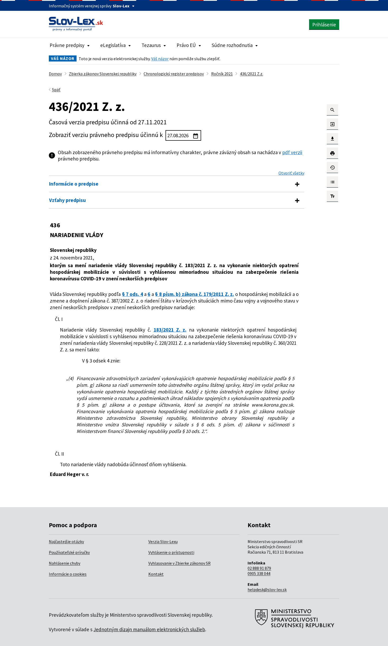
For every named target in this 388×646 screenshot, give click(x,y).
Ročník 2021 (222, 73)
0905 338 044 (259, 573)
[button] (332, 110)
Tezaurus (151, 45)
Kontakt (156, 574)
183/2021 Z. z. (170, 330)
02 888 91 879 (259, 568)
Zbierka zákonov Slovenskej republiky (102, 73)
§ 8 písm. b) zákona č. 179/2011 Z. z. (194, 294)
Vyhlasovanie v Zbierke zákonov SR (179, 563)
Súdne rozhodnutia (232, 45)
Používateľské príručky (69, 552)
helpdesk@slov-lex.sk (267, 589)
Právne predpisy (67, 45)
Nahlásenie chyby (64, 563)
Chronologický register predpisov (174, 73)
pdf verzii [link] (292, 152)
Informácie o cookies (68, 574)
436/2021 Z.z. (251, 73)
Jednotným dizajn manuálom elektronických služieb (149, 629)
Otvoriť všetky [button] (291, 173)
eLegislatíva (113, 45)
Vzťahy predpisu (67, 200)
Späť (56, 89)
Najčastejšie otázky (66, 541)
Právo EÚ (186, 45)
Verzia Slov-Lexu (163, 541)
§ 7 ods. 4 (132, 294)
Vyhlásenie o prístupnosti (171, 552)
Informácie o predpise (73, 184)
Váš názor (160, 58)
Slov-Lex (121, 5)
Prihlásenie (324, 24)
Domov (55, 73)
